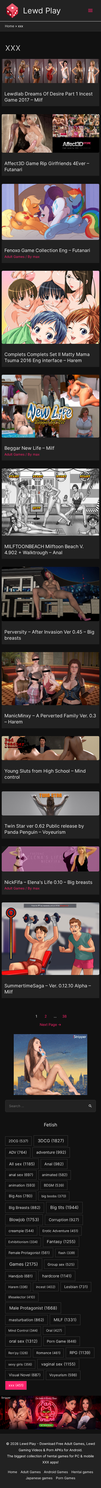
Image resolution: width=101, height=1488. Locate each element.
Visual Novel (24, 1375)
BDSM (54, 1185)
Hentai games (82, 1472)
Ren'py (18, 1353)
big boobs (53, 1196)
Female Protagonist (29, 1253)
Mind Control (23, 1330)
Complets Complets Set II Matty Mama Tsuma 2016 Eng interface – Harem (47, 357)
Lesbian (76, 1286)
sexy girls (20, 1364)
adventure (51, 1152)
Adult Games (14, 257)
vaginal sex (58, 1364)
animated (54, 1175)
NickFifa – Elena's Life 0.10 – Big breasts (48, 882)
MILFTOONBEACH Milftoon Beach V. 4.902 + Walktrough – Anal (44, 549)
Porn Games (65, 1478)
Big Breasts (24, 1207)
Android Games (56, 1472)
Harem (18, 1287)
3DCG (51, 1140)
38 (64, 1016)
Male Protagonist (33, 1307)
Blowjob (24, 1219)
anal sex (21, 1174)
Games (23, 1264)
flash (66, 1253)
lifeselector (21, 1297)
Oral (54, 1330)
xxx (16, 1385)
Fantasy (61, 1241)
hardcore (57, 1275)
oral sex (23, 1341)
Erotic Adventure (60, 1231)
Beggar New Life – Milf (29, 448)
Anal (54, 1164)
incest (45, 1287)
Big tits (64, 1207)
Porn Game (61, 1341)
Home (12, 1472)
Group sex (61, 1264)
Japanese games (39, 1478)
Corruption (64, 1219)
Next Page (50, 1024)
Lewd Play (42, 10)
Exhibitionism (23, 1242)
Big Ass (21, 1196)
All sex (22, 1163)
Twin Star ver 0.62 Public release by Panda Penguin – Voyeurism (44, 829)
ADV (18, 1152)
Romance (48, 1353)
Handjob (21, 1276)
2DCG (18, 1141)
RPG (80, 1352)
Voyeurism (63, 1375)
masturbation (26, 1320)
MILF (65, 1319)
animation (22, 1185)
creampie (21, 1231)
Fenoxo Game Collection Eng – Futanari (47, 250)
